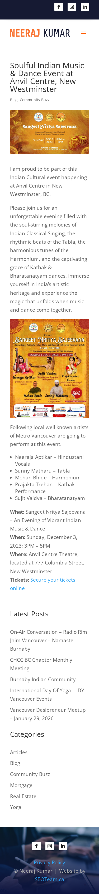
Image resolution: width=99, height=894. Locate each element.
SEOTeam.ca (49, 879)
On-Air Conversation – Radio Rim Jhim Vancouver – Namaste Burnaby (48, 640)
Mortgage (21, 785)
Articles (18, 752)
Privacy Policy (49, 862)
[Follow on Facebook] (58, 7)
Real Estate (23, 796)
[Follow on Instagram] (72, 7)
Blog (14, 99)
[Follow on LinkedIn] (85, 7)
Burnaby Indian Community (43, 679)
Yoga (15, 807)
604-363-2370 (35, 6)
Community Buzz (35, 99)
